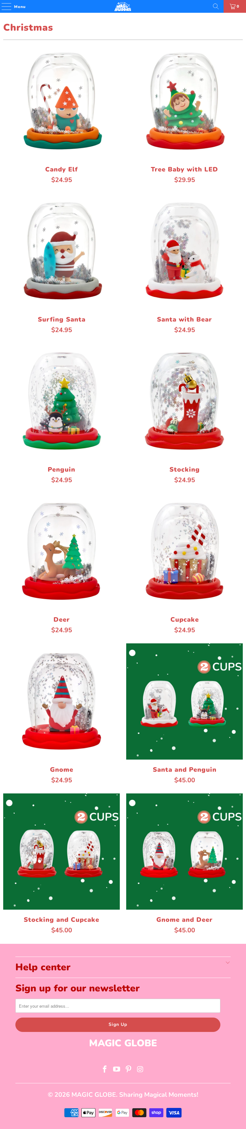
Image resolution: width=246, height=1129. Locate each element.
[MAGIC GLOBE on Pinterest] (129, 1070)
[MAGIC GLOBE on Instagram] (140, 1070)
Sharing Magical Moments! (158, 1094)
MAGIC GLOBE (93, 1094)
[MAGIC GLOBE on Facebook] (105, 1070)
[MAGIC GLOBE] (123, 6)
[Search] (216, 6)
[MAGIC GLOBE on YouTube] (117, 1070)
